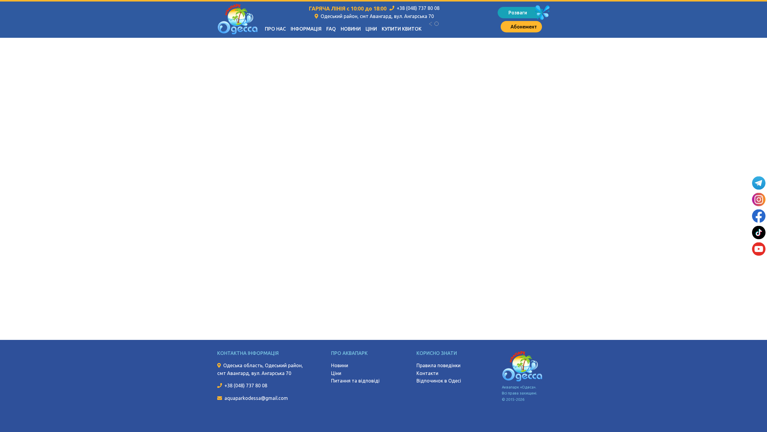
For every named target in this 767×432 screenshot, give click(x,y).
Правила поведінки (438, 365)
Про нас (275, 29)
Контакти (427, 373)
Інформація (306, 29)
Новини (351, 29)
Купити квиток (402, 29)
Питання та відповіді (355, 380)
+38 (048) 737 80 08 (418, 8)
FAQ (331, 29)
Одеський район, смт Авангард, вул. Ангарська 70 (377, 16)
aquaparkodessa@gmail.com (256, 398)
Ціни (371, 29)
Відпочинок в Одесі (438, 380)
